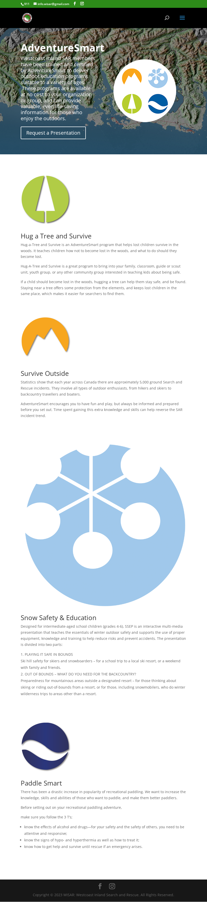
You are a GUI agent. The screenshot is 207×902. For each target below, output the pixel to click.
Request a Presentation (53, 132)
